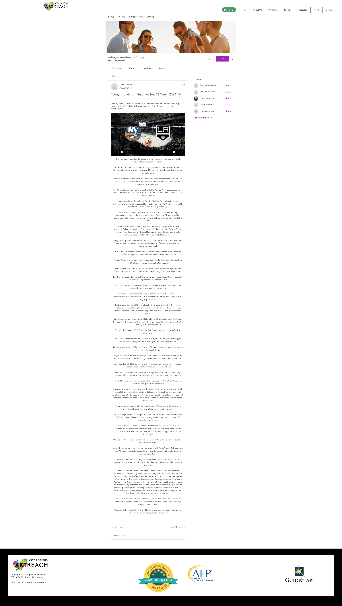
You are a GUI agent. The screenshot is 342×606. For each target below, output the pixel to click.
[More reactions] (122, 527)
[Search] (209, 59)
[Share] (183, 85)
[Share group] (232, 58)
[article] (148, 311)
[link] (117, 69)
